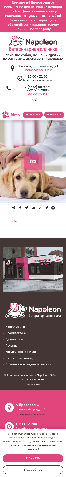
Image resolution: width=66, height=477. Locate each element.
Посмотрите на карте (38, 70)
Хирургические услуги (21, 352)
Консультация (15, 327)
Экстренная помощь (20, 358)
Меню (15, 114)
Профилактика (16, 333)
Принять (33, 458)
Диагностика (15, 339)
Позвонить (54, 114)
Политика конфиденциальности (28, 364)
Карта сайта (33, 384)
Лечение (12, 345)
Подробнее (33, 469)
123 (14, 221)
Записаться (33, 114)
